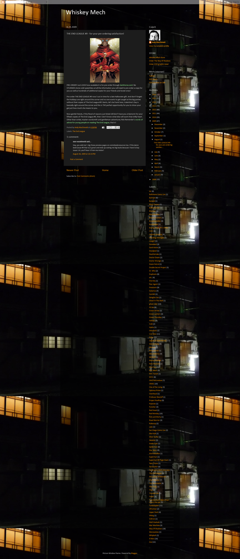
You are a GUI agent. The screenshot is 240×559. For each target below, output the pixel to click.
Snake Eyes (153, 444)
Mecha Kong (154, 344)
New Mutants (154, 364)
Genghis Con (154, 298)
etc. (150, 278)
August (157, 140)
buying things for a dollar (158, 228)
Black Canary (154, 204)
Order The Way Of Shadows (159, 61)
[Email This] (108, 127)
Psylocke (152, 404)
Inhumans (153, 331)
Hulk (151, 324)
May (156, 159)
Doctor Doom (154, 258)
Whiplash (152, 535)
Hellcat (152, 321)
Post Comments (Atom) (86, 176)
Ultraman (153, 509)
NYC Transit (153, 374)
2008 (154, 179)
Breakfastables (155, 221)
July (156, 152)
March (157, 167)
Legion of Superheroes (157, 341)
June (156, 156)
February (158, 171)
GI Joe (151, 307)
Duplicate (153, 274)
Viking (151, 516)
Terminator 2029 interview (159, 470)
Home (105, 170)
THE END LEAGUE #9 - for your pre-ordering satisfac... (163, 145)
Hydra (151, 327)
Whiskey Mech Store (157, 58)
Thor (151, 490)
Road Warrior (154, 420)
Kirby (151, 337)
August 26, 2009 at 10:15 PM (84, 154)
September (158, 136)
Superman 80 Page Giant (158, 460)
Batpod (152, 201)
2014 (154, 102)
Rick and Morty (155, 417)
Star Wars (153, 450)
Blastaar (152, 211)
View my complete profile (159, 46)
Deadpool (153, 251)
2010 (154, 117)
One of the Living (155, 387)
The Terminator (155, 483)
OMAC (151, 384)
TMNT (151, 497)
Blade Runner (154, 208)
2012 (154, 110)
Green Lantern (155, 314)
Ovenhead (153, 394)
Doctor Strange (155, 261)
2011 (154, 113)
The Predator (154, 480)
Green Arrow (154, 311)
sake (151, 427)
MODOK (152, 357)
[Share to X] (113, 127)
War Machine (154, 525)
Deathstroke (154, 254)
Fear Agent (153, 284)
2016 (154, 95)
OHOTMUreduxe (155, 380)
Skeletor (152, 440)
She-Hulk (152, 434)
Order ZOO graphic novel (158, 64)
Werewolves (154, 532)
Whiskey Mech (85, 12)
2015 (154, 98)
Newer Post (73, 170)
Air (150, 191)
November (158, 128)
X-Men (151, 539)
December (158, 124)
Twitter (152, 76)
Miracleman (154, 351)
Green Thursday (155, 317)
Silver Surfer (153, 437)
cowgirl (152, 241)
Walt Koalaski (154, 522)
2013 (154, 106)
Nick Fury (152, 367)
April (156, 163)
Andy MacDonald (158, 42)
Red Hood (153, 410)
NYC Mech (153, 79)
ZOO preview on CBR (157, 83)
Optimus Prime (155, 390)
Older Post (137, 170)
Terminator (153, 467)
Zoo (150, 542)
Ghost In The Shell (156, 301)
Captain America (155, 234)
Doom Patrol (154, 264)
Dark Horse (153, 248)
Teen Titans (153, 463)
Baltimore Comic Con (157, 194)
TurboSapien (154, 506)
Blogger (134, 553)
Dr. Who (152, 271)
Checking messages (156, 238)
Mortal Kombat (155, 360)
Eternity (152, 281)
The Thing (153, 487)
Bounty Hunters (155, 218)
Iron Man (152, 334)
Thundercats (154, 493)
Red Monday (154, 414)
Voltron (152, 519)
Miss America (154, 354)
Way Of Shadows (155, 529)
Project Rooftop (155, 400)
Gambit (152, 294)
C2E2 (151, 231)
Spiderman (153, 447)
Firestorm (153, 288)
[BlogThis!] (110, 127)
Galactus (152, 291)
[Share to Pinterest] (118, 127)
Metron (152, 347)
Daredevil (153, 244)
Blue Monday (154, 214)
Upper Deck (153, 512)
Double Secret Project (157, 268)
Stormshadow (154, 454)
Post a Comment (76, 159)
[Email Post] (103, 127)
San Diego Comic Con (157, 430)
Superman (153, 457)
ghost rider (153, 304)
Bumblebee (153, 224)
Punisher (152, 407)
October (157, 132)
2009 (154, 121)
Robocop (152, 424)
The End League (78, 131)
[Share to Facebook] (115, 127)
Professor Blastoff (156, 397)
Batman (152, 198)
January (157, 175)
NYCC (151, 377)
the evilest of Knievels (157, 477)
